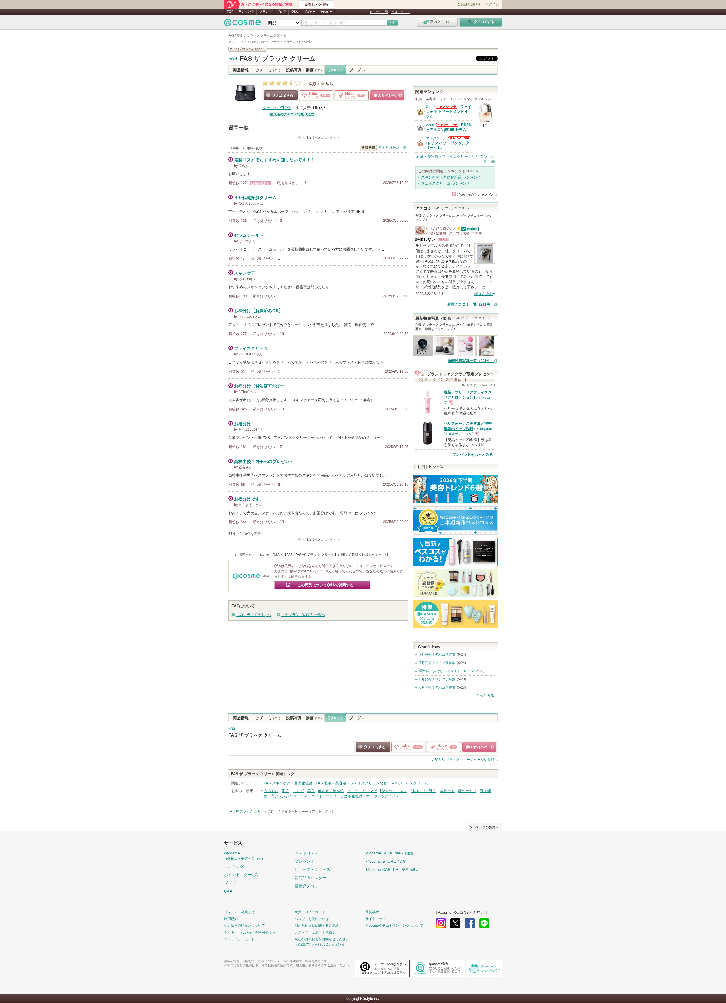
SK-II (429, 107)
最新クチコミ (306, 886)
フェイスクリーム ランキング (445, 183)
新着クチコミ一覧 (470, 304)
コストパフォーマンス (318, 796)
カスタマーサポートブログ (315, 932)
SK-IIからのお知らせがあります (446, 107)
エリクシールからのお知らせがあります (459, 138)
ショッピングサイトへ (387, 95)
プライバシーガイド (239, 939)
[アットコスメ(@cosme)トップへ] (242, 24)
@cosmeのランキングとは (477, 194)
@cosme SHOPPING (391, 853)
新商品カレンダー (310, 877)
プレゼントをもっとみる (472, 454)
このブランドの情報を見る (247, 49)
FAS (232, 58)
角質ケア (447, 791)
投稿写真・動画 (304, 70)
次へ (332, 137)
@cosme (244, 856)
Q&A (294, 11)
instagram (441, 923)
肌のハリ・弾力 (423, 791)
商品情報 (241, 70)
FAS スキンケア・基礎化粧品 (288, 783)
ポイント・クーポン (242, 874)
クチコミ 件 (276, 108)
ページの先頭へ (466, 760)
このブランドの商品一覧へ (303, 615)
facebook (470, 923)
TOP (230, 11)
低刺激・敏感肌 (331, 791)
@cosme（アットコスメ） (314, 811)
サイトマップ (375, 919)
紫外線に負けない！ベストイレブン (446, 671)
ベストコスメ (400, 12)
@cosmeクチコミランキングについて (394, 926)
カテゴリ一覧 (379, 12)
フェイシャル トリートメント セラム (448, 111)
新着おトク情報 (316, 5)
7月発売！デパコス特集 (437, 655)
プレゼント (305, 861)
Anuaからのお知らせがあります (447, 125)
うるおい (271, 791)
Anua (430, 125)
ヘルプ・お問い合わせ (312, 919)
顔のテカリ (467, 791)
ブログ (281, 11)
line (484, 923)
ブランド (265, 11)
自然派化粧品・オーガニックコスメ (369, 796)
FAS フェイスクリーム (409, 783)
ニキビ (298, 791)
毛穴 (285, 791)
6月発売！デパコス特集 (437, 687)
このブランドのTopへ (253, 615)
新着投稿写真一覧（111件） (471, 361)
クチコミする (281, 95)
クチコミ (268, 70)
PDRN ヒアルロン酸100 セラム (448, 127)
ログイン (492, 4)
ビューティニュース (312, 869)
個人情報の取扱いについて (244, 926)
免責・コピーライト (310, 912)
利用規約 (231, 919)
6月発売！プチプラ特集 (437, 679)
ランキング (246, 11)
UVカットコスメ (393, 791)
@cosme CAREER (393, 869)
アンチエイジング (362, 791)
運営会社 (372, 912)
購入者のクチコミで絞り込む (292, 114)
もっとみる (485, 695)
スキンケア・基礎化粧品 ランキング (451, 177)
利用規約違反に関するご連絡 (317, 926)
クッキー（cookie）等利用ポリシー (251, 932)
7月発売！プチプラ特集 (437, 663)
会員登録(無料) (468, 4)
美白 (311, 791)
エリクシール (436, 138)
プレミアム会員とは (239, 912)
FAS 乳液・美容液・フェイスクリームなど (351, 783)
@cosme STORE (387, 861)
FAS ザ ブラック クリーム (278, 58)
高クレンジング (284, 796)
